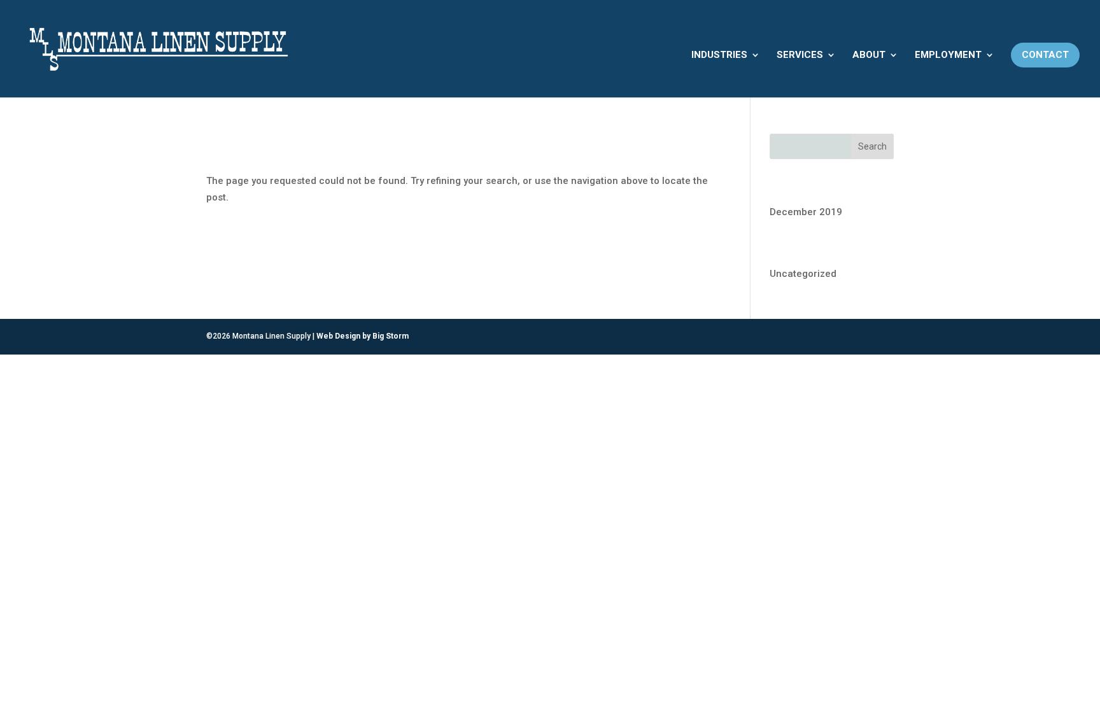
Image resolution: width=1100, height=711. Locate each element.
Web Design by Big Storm (362, 336)
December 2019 (806, 212)
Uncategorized (803, 273)
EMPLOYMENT (948, 54)
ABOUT (868, 54)
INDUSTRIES (719, 54)
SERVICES (800, 54)
